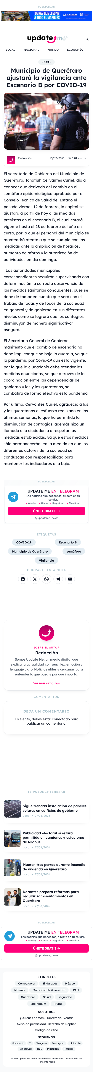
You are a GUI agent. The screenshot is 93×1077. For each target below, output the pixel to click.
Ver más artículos (46, 683)
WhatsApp (26, 1048)
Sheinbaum (38, 1003)
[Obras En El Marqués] (46, 19)
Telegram (41, 1043)
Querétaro (28, 997)
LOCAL (10, 49)
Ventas (68, 1018)
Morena (19, 990)
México (70, 983)
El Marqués (49, 983)
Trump (58, 1003)
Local (46, 62)
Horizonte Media (46, 1061)
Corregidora (26, 983)
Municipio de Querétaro (30, 551)
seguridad (65, 997)
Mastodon (53, 1048)
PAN (76, 990)
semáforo (74, 551)
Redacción (25, 158)
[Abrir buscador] (86, 39)
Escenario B (68, 542)
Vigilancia (46, 560)
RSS (39, 1048)
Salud (47, 997)
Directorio (54, 1018)
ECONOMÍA (75, 49)
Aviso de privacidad (31, 1024)
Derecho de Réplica (62, 1024)
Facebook (18, 1043)
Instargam (58, 1043)
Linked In (75, 1043)
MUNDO (53, 49)
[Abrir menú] (6, 39)
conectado (61, 719)
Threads (68, 1048)
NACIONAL (31, 49)
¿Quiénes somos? (32, 1018)
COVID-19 (24, 542)
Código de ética (46, 1030)
